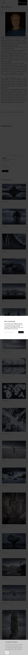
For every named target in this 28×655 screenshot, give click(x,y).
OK (7, 652)
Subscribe (21, 332)
